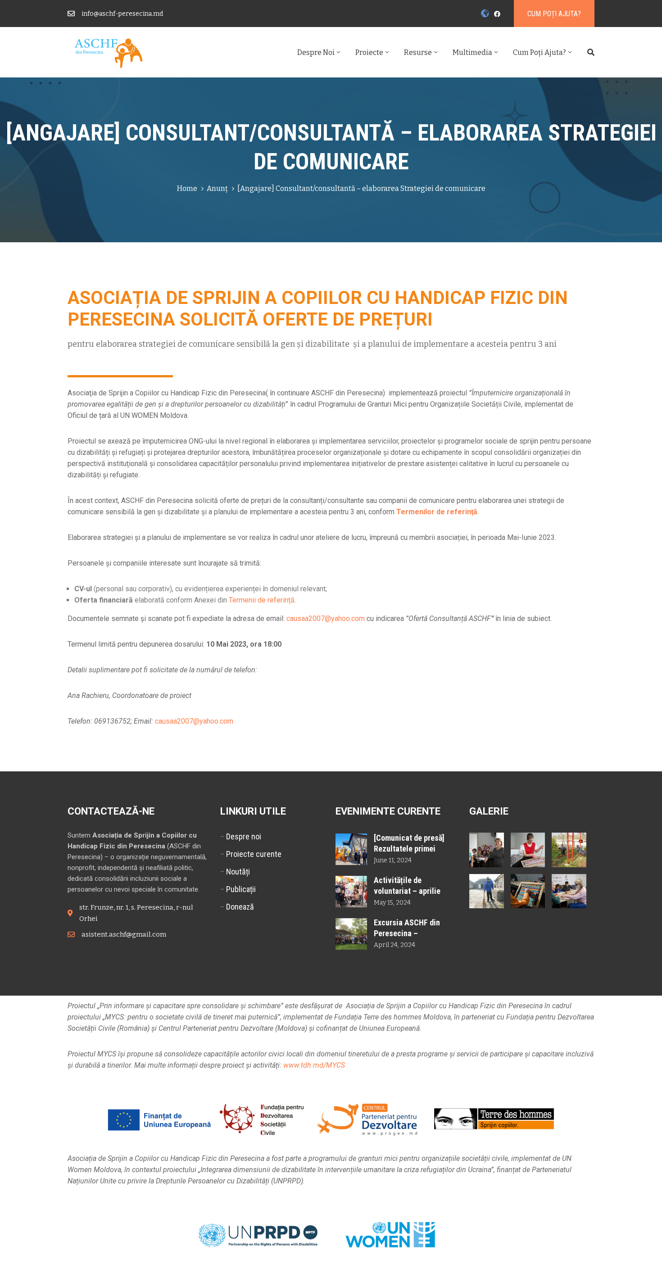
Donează (240, 906)
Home (187, 188)
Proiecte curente (253, 854)
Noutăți (238, 871)
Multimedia (472, 52)
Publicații (241, 889)
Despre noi (316, 52)
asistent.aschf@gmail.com (124, 934)
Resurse (418, 52)
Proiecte (369, 52)
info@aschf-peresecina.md (122, 14)
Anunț (217, 188)
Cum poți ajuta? (539, 52)
